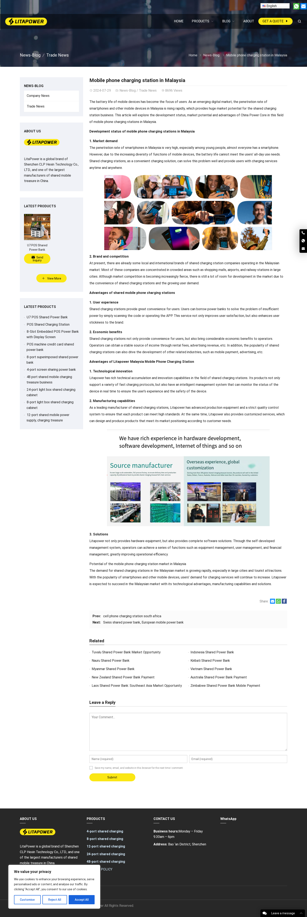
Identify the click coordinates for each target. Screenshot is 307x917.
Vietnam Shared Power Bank (211, 669)
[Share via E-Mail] (272, 603)
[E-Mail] (303, 8)
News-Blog (30, 55)
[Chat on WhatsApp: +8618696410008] (303, 241)
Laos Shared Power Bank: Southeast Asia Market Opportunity (137, 686)
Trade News (57, 55)
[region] (54, 887)
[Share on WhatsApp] (278, 603)
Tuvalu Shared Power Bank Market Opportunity (126, 652)
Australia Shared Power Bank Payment (218, 677)
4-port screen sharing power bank (51, 370)
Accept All (82, 899)
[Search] (299, 21)
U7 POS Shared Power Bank (47, 317)
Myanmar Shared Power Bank (113, 669)
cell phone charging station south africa (132, 616)
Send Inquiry (38, 259)
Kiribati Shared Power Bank (210, 661)
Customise (27, 899)
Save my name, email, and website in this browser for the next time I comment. (139, 767)
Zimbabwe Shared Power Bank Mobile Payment (225, 686)
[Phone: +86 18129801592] (303, 233)
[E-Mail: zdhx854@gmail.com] (303, 249)
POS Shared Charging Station (48, 324)
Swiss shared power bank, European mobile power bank (143, 622)
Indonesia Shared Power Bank (212, 652)
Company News (38, 96)
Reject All (54, 899)
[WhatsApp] (296, 8)
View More (54, 278)
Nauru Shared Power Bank (110, 661)
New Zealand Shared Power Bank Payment (123, 677)
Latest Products (40, 206)
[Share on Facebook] (284, 603)
